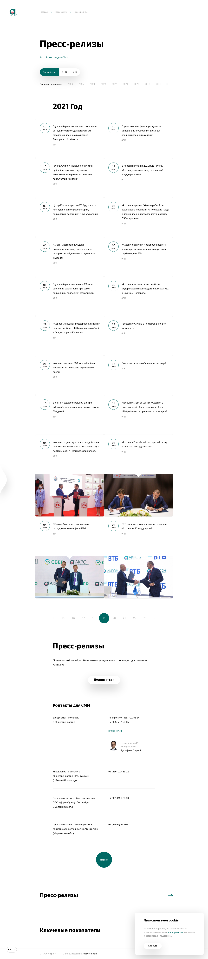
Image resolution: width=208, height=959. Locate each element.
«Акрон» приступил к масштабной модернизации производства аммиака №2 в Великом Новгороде (138, 296)
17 (83, 618)
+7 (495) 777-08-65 (118, 722)
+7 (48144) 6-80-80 (118, 798)
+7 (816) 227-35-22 (118, 771)
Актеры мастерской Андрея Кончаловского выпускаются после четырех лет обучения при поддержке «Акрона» (69, 257)
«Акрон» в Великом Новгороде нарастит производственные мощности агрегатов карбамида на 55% (138, 257)
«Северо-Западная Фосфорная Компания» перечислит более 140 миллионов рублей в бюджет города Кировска (69, 336)
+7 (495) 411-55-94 (129, 717)
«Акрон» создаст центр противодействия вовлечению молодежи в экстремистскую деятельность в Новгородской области (69, 475)
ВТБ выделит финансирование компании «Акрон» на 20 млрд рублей (138, 557)
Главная (44, 12)
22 (134, 618)
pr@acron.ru (115, 730)
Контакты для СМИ (57, 57)
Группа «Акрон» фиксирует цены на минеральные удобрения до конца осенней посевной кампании (138, 138)
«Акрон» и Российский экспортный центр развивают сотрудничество (138, 475)
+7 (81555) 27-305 (118, 824)
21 (124, 618)
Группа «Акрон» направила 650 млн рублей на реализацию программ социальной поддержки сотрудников (69, 296)
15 (63, 618)
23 (144, 618)
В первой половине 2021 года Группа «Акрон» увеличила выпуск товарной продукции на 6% (138, 178)
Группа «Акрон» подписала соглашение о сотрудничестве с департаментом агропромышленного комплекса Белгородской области (69, 138)
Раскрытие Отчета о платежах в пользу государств (138, 336)
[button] (164, 84)
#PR (55, 145)
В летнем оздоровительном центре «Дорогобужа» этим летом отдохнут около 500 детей (69, 415)
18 (93, 618)
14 (52, 618)
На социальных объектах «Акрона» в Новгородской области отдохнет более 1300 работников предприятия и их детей (138, 415)
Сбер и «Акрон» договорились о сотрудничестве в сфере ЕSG (69, 557)
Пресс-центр (60, 12)
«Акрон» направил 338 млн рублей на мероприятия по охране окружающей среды (69, 375)
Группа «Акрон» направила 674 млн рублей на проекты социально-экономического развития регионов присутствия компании (69, 178)
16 (73, 618)
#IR (123, 180)
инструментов (175, 932)
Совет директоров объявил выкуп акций (138, 375)
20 (114, 618)
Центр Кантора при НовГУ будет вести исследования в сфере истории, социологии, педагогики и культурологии (69, 217)
